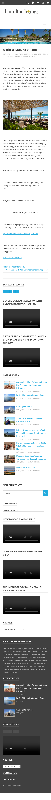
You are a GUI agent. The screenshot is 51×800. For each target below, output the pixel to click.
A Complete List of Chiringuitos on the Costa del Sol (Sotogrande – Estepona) (31, 385)
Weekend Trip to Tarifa (26, 467)
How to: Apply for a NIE (14, 266)
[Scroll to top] (46, 795)
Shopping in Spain (28, 56)
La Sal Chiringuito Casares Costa (30, 395)
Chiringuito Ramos (24, 406)
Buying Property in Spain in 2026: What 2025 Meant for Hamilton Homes (31, 446)
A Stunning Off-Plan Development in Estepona (26, 269)
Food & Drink (36, 54)
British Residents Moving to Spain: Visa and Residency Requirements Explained (31, 433)
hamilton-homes (21, 54)
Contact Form (9, 779)
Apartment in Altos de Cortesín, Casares (20, 233)
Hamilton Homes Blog (12, 257)
